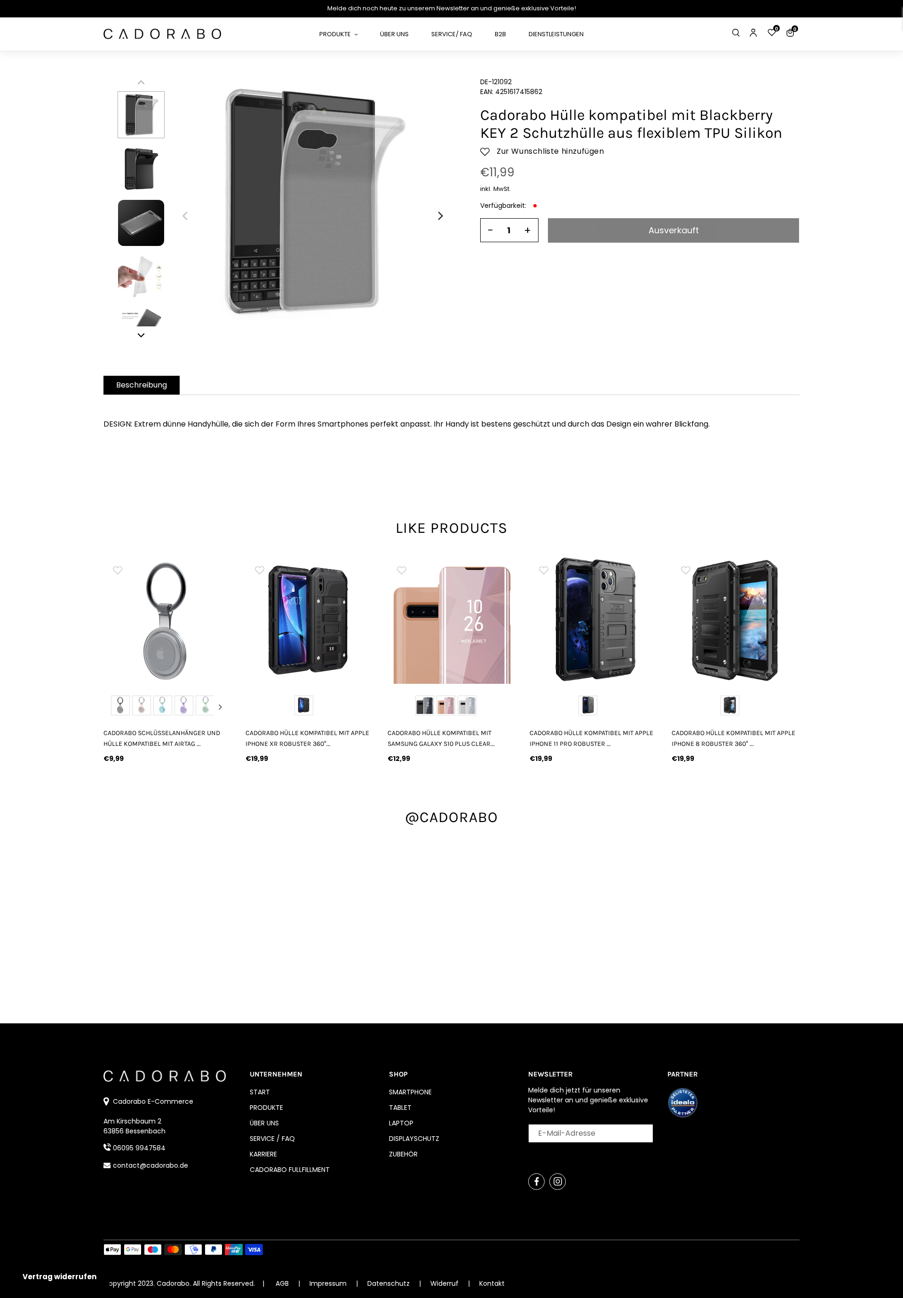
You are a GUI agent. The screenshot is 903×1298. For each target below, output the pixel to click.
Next (220, 707)
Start (260, 1092)
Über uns (264, 1123)
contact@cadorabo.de (150, 1165)
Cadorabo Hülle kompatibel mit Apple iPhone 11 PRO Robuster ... (591, 738)
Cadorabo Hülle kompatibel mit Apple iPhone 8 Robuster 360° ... (733, 738)
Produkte (266, 1107)
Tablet (400, 1107)
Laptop (401, 1123)
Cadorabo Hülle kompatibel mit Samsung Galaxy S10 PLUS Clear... (441, 738)
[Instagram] (557, 1181)
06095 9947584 (139, 1148)
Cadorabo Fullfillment (290, 1169)
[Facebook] (536, 1181)
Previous (114, 707)
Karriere (263, 1154)
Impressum (329, 1283)
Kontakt (492, 1283)
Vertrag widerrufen (59, 1277)
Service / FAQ (272, 1138)
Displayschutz (414, 1138)
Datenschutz (389, 1283)
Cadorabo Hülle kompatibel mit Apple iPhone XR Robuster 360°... (307, 738)
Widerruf (445, 1283)
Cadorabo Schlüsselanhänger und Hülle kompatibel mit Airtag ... (161, 738)
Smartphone (410, 1092)
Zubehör (403, 1154)
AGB (282, 1283)
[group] (167, 620)
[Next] (440, 216)
